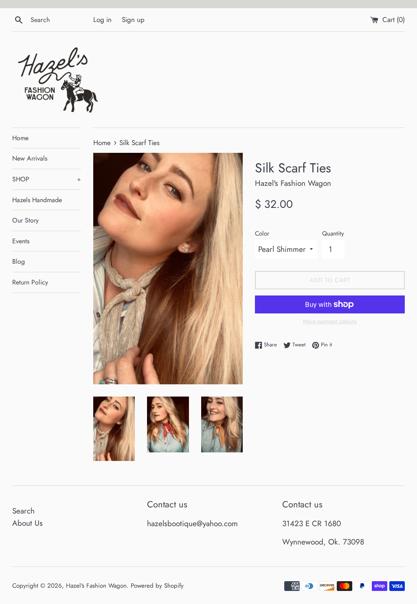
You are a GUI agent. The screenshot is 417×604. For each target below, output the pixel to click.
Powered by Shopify (157, 585)
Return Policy (30, 282)
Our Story (25, 220)
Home (20, 138)
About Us (27, 523)
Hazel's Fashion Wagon (96, 585)
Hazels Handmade (37, 200)
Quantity (333, 233)
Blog (18, 261)
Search (23, 510)
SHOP (46, 179)
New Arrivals (29, 158)
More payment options (330, 321)
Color (262, 233)
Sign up (133, 19)
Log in (102, 19)
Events (20, 241)
